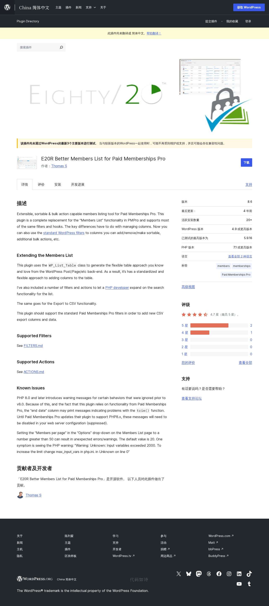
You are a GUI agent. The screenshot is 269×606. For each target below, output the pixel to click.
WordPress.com (221, 536)
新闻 (20, 542)
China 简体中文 (66, 579)
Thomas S (59, 166)
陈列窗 (69, 536)
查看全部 (245, 362)
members (224, 266)
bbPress (216, 549)
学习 (116, 536)
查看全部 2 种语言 (240, 256)
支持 (248, 184)
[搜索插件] (61, 47)
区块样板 (70, 556)
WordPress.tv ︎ (124, 556)
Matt (213, 542)
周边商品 (168, 556)
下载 (246, 162)
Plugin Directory (28, 21)
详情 (24, 184)
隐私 (20, 556)
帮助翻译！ (154, 33)
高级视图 (188, 287)
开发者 (117, 549)
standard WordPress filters (63, 233)
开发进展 (77, 184)
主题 (68, 542)
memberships (242, 266)
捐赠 (165, 549)
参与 (163, 536)
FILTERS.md (33, 346)
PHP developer (117, 287)
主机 (20, 549)
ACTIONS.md (34, 372)
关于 (20, 536)
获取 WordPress (249, 7)
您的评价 (188, 362)
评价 (41, 184)
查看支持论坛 (192, 398)
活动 (163, 542)
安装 (57, 184)
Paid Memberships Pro (236, 274)
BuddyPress (218, 556)
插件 (68, 549)
